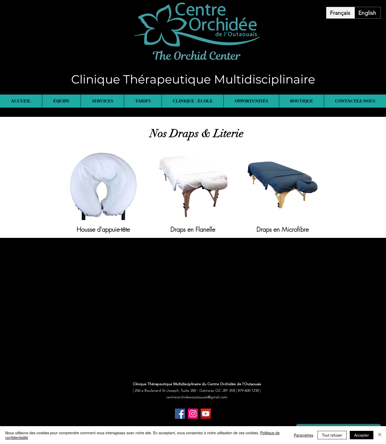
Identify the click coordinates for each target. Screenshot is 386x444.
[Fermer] (380, 435)
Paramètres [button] (303, 435)
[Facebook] (180, 414)
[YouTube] (206, 414)
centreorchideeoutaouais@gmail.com (196, 397)
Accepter (361, 435)
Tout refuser (332, 435)
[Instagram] (193, 414)
